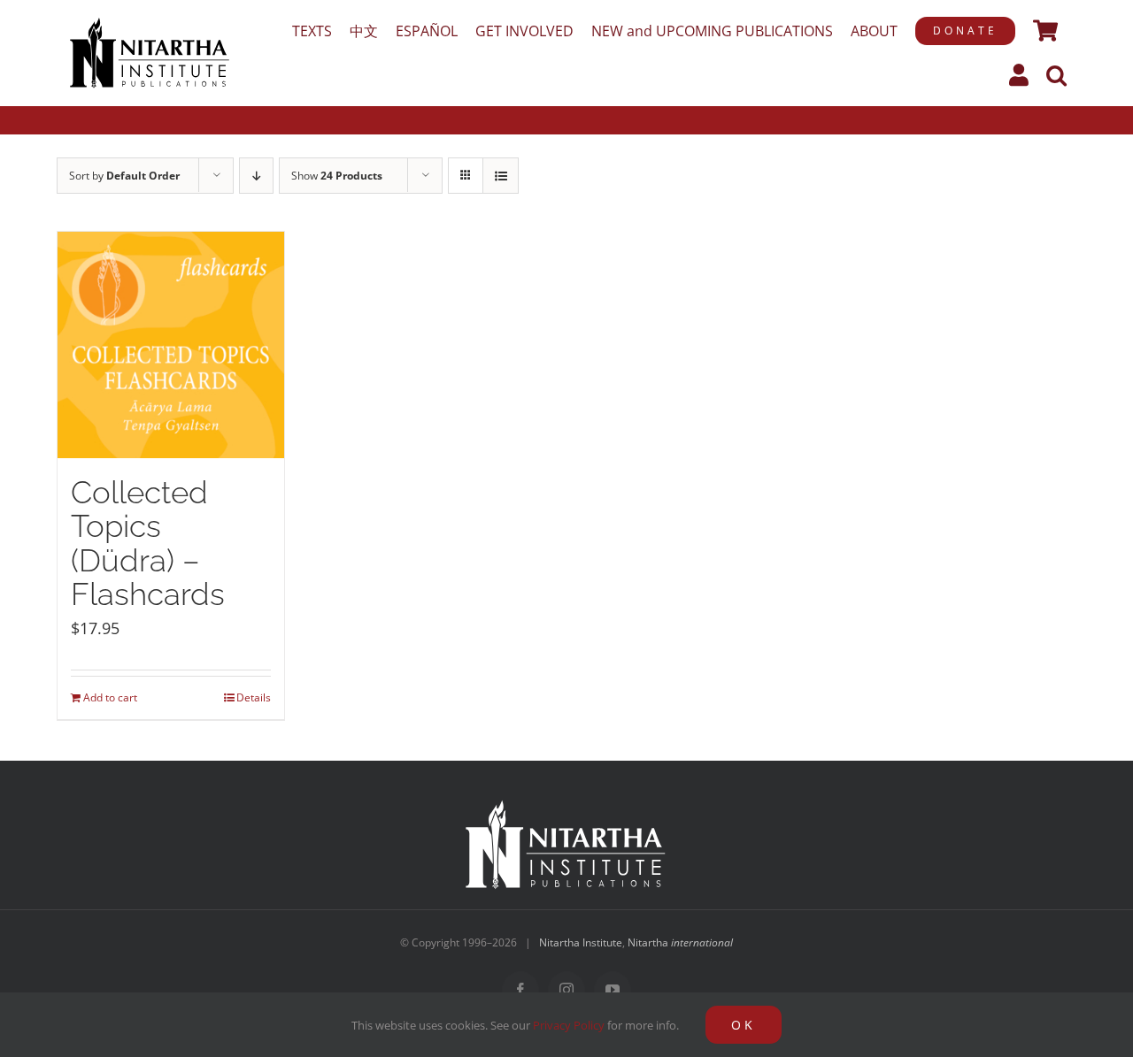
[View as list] (500, 175)
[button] (1056, 75)
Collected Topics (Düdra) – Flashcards (148, 543)
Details (253, 697)
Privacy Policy (569, 1025)
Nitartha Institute (580, 942)
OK (743, 1024)
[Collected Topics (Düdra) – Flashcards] (171, 345)
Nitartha (680, 942)
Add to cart (110, 697)
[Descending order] (256, 175)
